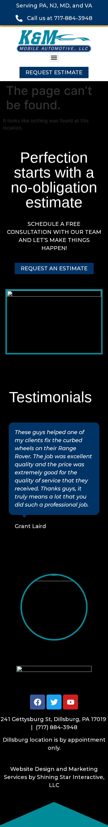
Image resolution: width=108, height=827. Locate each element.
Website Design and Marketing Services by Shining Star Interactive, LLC (54, 777)
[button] (54, 57)
